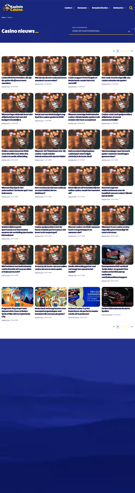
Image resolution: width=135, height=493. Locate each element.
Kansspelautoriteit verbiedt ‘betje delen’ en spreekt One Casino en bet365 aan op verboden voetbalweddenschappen (115, 272)
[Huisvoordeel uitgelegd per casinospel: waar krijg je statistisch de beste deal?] (84, 139)
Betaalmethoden (100, 8)
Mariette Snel (6, 86)
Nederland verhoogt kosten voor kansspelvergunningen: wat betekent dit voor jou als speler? (50, 311)
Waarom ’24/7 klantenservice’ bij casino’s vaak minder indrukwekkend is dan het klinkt (50, 154)
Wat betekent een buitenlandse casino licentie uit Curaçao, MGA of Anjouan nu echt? (16, 269)
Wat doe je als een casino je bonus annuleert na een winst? (51, 79)
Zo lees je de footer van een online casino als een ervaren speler (51, 268)
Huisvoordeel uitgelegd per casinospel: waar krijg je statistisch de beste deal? (81, 154)
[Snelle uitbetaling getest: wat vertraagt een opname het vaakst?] (84, 255)
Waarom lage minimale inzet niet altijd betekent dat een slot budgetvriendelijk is (17, 117)
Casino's (68, 8)
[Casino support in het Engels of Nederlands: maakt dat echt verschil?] (84, 66)
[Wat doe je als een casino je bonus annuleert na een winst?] (51, 66)
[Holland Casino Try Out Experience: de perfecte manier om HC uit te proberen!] (84, 297)
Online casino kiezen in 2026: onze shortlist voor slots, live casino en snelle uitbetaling (15, 154)
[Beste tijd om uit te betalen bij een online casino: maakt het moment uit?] (84, 176)
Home (3, 17)
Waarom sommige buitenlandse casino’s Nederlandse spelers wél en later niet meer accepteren (84, 117)
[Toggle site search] (131, 8)
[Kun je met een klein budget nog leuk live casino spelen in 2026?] (51, 103)
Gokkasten (118, 8)
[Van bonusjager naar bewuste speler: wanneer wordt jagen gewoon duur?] (118, 139)
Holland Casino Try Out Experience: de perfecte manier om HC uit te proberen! (83, 311)
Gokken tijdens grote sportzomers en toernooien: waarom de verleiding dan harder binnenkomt (17, 231)
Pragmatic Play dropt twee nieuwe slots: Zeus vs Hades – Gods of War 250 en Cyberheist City (16, 312)
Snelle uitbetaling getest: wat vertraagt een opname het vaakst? (82, 269)
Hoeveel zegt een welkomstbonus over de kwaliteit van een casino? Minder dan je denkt (117, 192)
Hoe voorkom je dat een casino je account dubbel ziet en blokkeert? (50, 191)
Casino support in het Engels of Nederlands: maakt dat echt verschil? (82, 81)
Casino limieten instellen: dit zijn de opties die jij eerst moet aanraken (17, 81)
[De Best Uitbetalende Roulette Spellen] (118, 297)
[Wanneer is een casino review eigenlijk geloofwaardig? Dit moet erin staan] (118, 215)
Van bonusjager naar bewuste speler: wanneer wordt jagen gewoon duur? (116, 154)
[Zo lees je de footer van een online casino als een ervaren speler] (51, 255)
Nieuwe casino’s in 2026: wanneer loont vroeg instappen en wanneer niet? (84, 230)
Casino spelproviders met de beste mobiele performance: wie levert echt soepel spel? (50, 230)
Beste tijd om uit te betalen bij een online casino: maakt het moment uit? (84, 191)
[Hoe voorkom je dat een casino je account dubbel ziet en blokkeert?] (51, 176)
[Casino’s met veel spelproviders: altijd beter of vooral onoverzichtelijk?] (118, 103)
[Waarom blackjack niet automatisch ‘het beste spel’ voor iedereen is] (17, 176)
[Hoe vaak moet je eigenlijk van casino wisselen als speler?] (118, 66)
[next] (132, 51)
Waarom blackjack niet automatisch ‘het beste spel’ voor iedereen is (17, 191)
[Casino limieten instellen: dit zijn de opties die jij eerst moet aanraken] (17, 66)
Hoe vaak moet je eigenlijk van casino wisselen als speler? (116, 79)
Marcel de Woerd (73, 317)
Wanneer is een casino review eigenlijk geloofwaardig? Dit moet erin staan (115, 230)
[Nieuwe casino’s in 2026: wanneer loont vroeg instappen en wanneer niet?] (84, 215)
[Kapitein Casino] (13, 8)
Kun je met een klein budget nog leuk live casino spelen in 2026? (50, 116)
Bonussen (82, 8)
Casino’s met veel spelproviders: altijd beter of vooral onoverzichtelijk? (117, 117)
